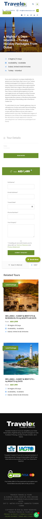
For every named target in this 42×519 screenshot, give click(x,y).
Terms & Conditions (29, 514)
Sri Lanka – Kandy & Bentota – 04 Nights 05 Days (20, 380)
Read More (21, 155)
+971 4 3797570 (10, 10)
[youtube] (34, 15)
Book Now (34, 259)
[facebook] (24, 15)
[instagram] (37, 15)
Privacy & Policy (11, 514)
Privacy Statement (14, 247)
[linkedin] (27, 15)
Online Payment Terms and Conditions (21, 516)
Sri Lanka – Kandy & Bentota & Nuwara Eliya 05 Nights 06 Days (20, 317)
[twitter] (31, 15)
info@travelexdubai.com (27, 10)
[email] (21, 15)
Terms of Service (22, 245)
